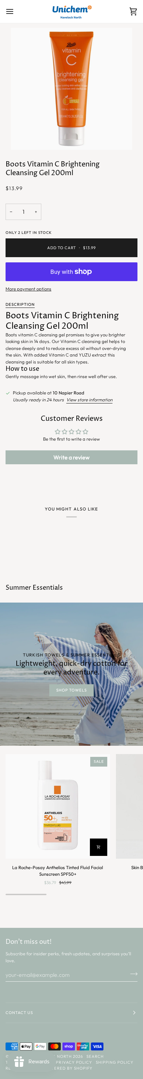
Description (20, 304)
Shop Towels (71, 690)
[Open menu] (16, 11)
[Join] (131, 973)
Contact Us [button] (19, 1012)
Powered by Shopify (68, 1068)
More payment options (28, 289)
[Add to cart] (98, 847)
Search (95, 1056)
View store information (89, 399)
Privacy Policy (74, 1062)
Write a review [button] (71, 457)
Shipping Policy (115, 1062)
